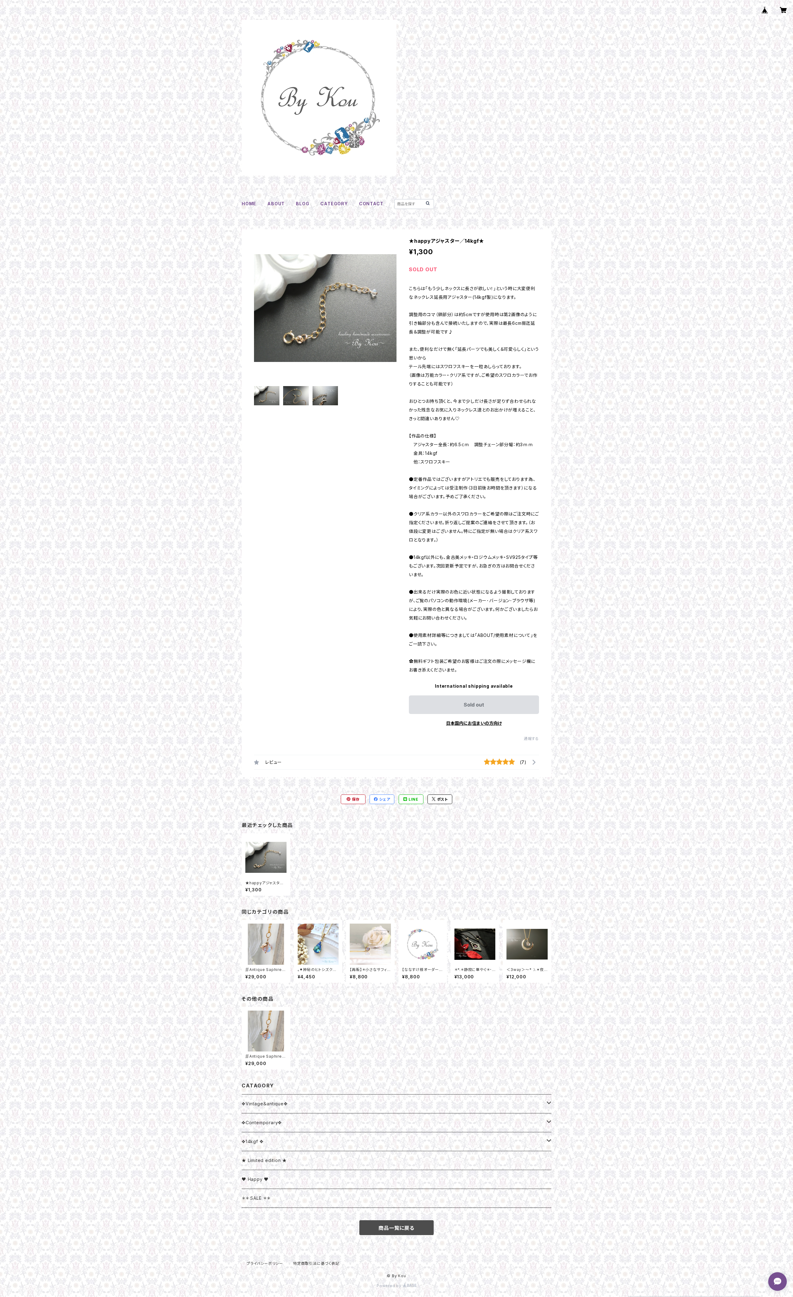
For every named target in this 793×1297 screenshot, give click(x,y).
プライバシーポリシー (265, 1263)
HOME (249, 203)
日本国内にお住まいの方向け (474, 723)
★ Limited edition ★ (264, 1160)
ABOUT (276, 203)
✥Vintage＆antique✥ (265, 1103)
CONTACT (371, 203)
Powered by (390, 1285)
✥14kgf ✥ (252, 1141)
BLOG (302, 203)
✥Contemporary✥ (262, 1122)
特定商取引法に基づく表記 (316, 1263)
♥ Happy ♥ (255, 1179)
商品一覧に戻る (396, 1228)
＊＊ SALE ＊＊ (256, 1198)
